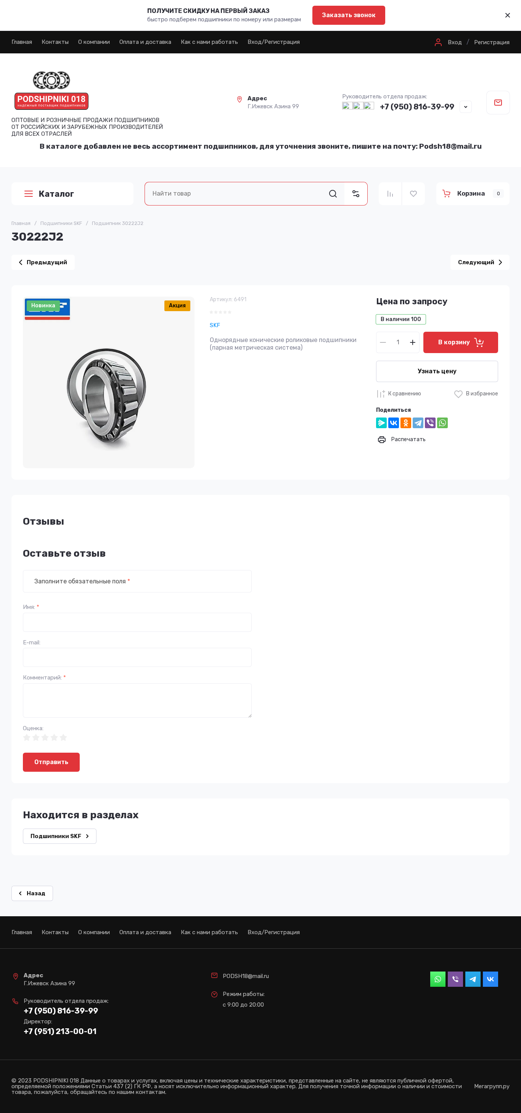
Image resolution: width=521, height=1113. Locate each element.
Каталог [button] (56, 194)
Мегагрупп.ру (492, 1087)
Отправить (51, 762)
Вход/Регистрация (274, 42)
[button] (447, 42)
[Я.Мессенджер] (381, 423)
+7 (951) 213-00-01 (60, 1031)
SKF (215, 325)
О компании (94, 42)
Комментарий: (44, 678)
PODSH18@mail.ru (246, 976)
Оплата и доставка (145, 42)
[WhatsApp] (442, 423)
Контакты (55, 42)
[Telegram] (418, 423)
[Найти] (333, 193)
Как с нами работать (209, 42)
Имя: (31, 607)
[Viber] (430, 423)
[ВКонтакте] (393, 423)
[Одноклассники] (405, 423)
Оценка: (33, 728)
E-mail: (31, 642)
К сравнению (404, 393)
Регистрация (492, 42)
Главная (21, 42)
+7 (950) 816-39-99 (417, 106)
